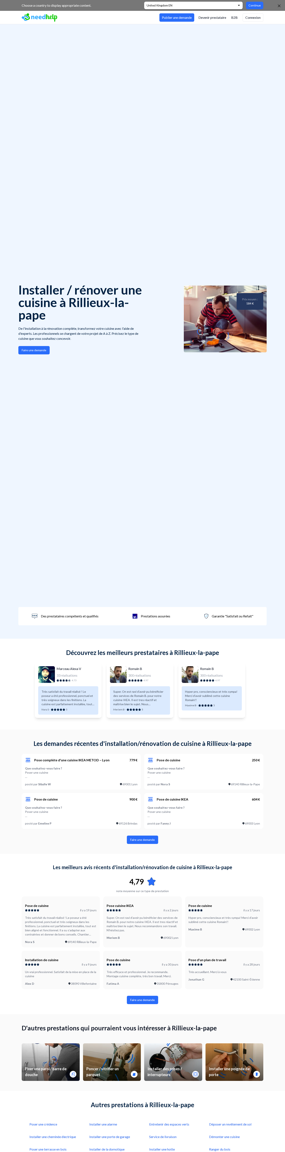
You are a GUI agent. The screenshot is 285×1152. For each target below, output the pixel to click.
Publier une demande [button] (177, 17)
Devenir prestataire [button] (212, 17)
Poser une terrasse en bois (48, 1149)
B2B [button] (234, 17)
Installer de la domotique (107, 1149)
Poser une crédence (43, 1124)
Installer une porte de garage (109, 1137)
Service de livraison (163, 1137)
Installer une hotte (162, 1149)
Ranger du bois (219, 1149)
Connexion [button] (253, 17)
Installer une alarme (103, 1124)
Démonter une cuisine (224, 1137)
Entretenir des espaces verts (169, 1124)
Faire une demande (34, 350)
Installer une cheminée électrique (52, 1137)
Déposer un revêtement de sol (230, 1124)
